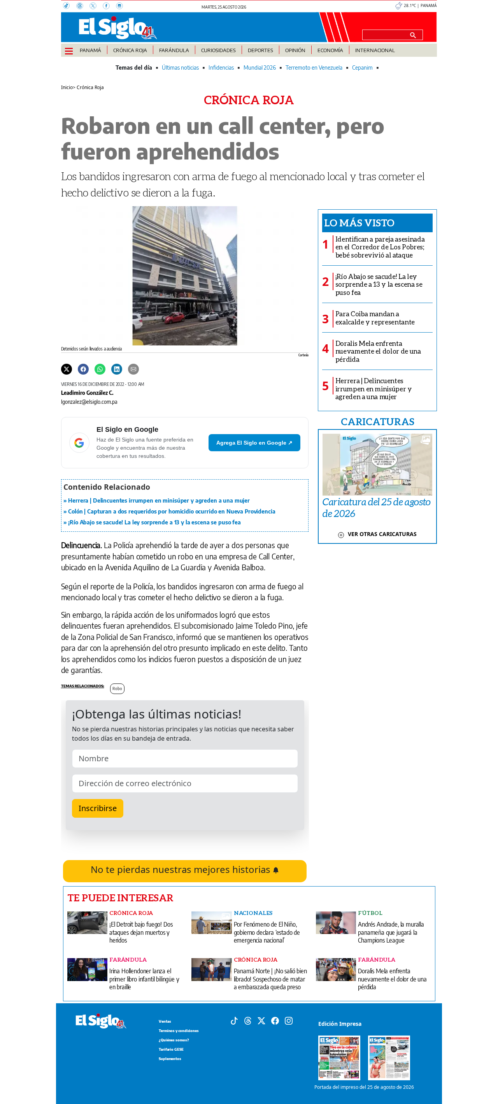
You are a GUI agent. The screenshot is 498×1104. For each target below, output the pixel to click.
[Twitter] (66, 368)
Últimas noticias (180, 67)
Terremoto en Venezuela (314, 67)
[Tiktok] (234, 1020)
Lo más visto (359, 222)
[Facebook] (109, 6)
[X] (96, 6)
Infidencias (221, 67)
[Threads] (82, 6)
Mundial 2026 (260, 67)
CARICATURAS (377, 421)
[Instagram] (122, 6)
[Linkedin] (116, 368)
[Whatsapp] (100, 368)
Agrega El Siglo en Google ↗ (254, 443)
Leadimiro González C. (87, 392)
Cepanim (362, 67)
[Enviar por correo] (133, 368)
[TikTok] (69, 6)
